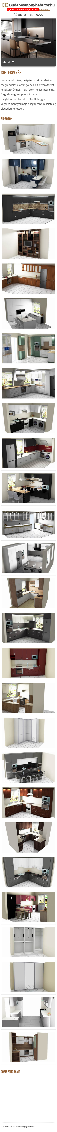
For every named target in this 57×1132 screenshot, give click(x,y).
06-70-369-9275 (30, 14)
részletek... (44, 9)
